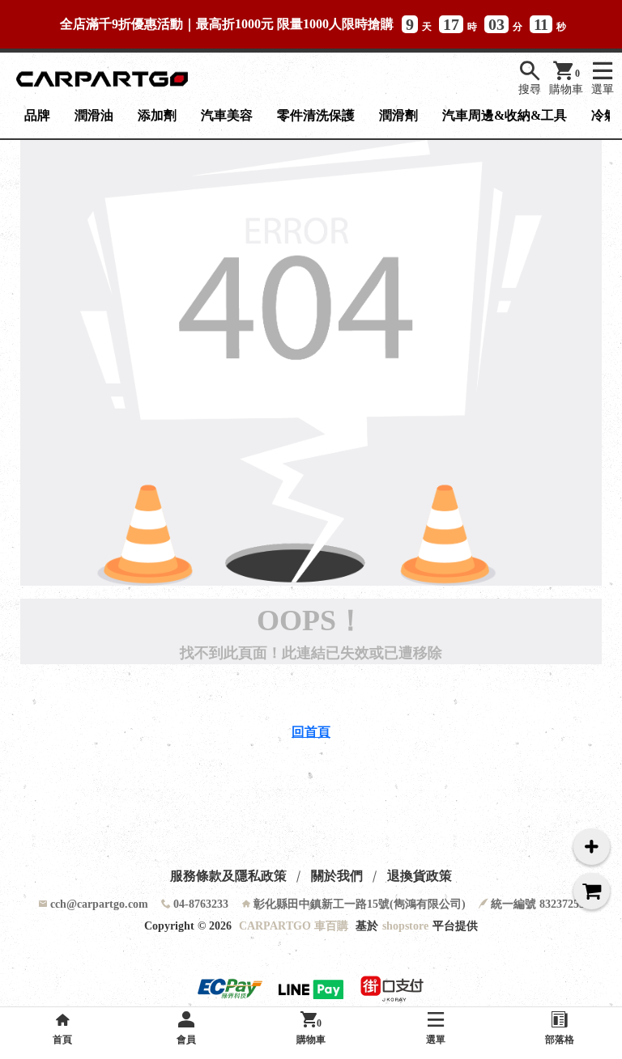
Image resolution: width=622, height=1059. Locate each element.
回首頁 (311, 732)
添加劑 (157, 115)
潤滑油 (94, 115)
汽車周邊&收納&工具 (504, 115)
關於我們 (337, 876)
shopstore (405, 926)
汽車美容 (227, 115)
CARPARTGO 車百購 (293, 926)
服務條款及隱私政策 (228, 876)
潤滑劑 (398, 115)
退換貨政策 (419, 876)
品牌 (37, 115)
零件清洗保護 (316, 115)
